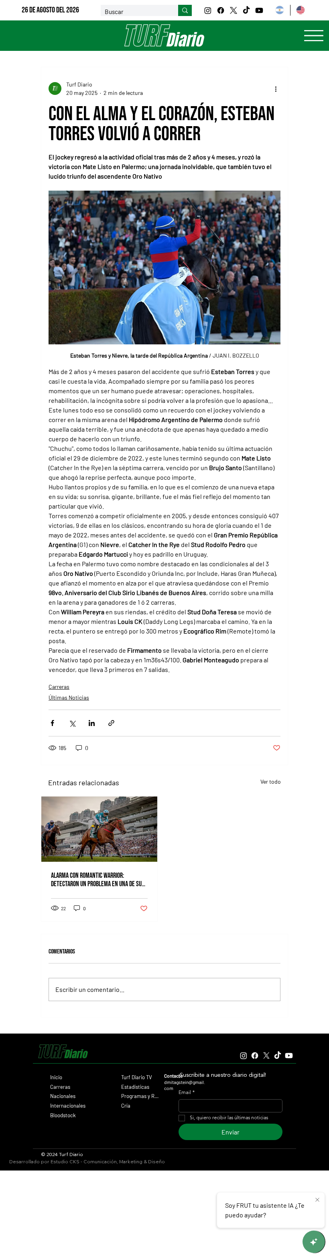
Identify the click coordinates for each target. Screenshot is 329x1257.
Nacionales (62, 1096)
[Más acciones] (275, 88)
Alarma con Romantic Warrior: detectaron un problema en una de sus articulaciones (97, 879)
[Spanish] (279, 10)
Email (187, 1092)
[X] (233, 10)
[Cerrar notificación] (317, 1200)
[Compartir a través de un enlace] (111, 723)
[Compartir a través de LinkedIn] (91, 723)
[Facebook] (220, 10)
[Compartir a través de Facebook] (52, 723)
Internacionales (67, 1105)
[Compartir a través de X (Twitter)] (72, 723)
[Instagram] (207, 10)
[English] (300, 10)
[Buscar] (185, 10)
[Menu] (314, 36)
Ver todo (270, 781)
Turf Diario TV (136, 1077)
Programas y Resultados (140, 1096)
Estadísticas (135, 1087)
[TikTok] (246, 10)
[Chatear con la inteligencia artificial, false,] (314, 1242)
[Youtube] (259, 10)
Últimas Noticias (69, 697)
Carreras (59, 686)
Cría (125, 1105)
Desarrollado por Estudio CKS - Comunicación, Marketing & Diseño (87, 1161)
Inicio (56, 1077)
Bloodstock (63, 1115)
